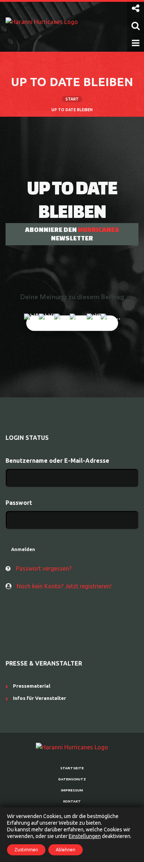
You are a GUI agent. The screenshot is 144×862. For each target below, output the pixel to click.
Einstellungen (85, 836)
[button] (135, 8)
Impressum (72, 790)
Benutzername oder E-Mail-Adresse (57, 460)
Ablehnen (65, 849)
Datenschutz (72, 779)
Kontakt (72, 801)
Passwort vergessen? (44, 568)
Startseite (72, 768)
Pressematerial (31, 686)
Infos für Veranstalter (39, 698)
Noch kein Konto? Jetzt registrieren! (64, 586)
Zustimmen (26, 849)
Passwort (19, 502)
